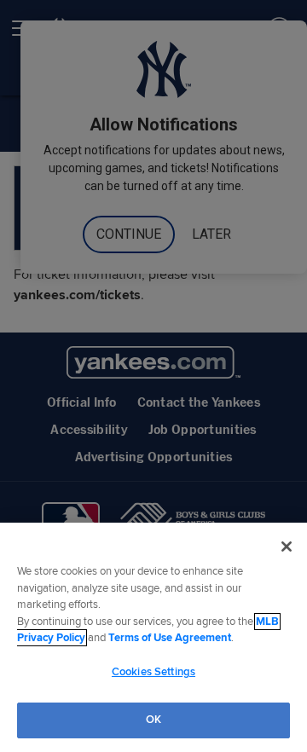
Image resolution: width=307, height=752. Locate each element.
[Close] (286, 546)
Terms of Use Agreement (169, 638)
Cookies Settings (153, 672)
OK (153, 719)
